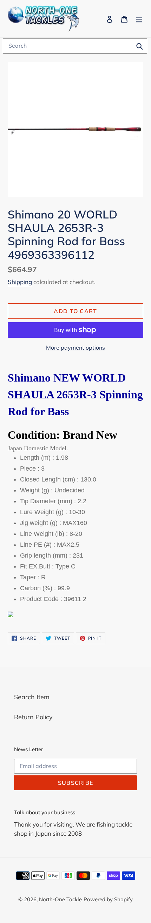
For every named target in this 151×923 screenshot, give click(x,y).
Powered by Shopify (108, 899)
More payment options (75, 347)
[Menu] (139, 19)
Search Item (32, 697)
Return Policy (33, 717)
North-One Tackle (60, 899)
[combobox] (75, 46)
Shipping (20, 281)
